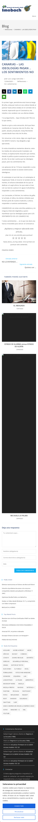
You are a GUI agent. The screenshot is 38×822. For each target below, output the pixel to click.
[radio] (13, 238)
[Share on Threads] (20, 91)
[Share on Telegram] (30, 91)
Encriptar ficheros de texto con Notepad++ (15, 636)
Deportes (30, 658)
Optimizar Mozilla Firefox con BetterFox (14, 597)
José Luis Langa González (13, 79)
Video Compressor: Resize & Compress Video (18, 706)
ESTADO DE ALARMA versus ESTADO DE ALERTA (19, 345)
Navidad (20, 687)
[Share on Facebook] (9, 91)
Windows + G (15, 710)
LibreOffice (29, 680)
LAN (25, 676)
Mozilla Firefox (8, 687)
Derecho (6, 661)
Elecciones (7, 669)
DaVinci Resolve (17, 658)
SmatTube (6, 702)
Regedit (25, 695)
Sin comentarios (10, 84)
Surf (15, 702)
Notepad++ (31, 687)
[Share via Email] (4, 97)
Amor (29, 650)
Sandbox (13, 698)
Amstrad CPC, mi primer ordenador (13, 631)
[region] (19, 801)
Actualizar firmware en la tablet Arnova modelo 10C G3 (18, 754)
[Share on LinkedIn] (14, 91)
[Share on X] (4, 91)
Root (5, 698)
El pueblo (17, 669)
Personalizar (19, 812)
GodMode (6, 676)
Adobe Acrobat (18, 650)
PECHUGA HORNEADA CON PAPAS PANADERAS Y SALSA (17, 626)
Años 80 (6, 654)
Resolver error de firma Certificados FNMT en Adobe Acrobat (18, 619)
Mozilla (21, 684)
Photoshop (26, 691)
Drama (5, 665)
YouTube (6, 713)
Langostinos (7, 680)
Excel (27, 669)
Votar (5, 710)
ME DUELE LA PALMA (19, 515)
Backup (14, 654)
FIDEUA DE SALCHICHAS (9, 640)
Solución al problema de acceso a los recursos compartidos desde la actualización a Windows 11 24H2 (17, 590)
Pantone (6, 691)
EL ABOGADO (19, 305)
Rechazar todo (19, 817)
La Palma (19, 680)
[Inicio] (2, 29)
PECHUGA (16, 691)
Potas (5, 695)
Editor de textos (17, 665)
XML (24, 710)
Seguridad (23, 698)
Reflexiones (21, 81)
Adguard (6, 650)
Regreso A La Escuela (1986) (20, 741)
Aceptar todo (19, 806)
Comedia (24, 654)
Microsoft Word (9, 684)
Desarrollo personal (20, 661)
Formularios (7, 672)
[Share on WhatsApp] (25, 91)
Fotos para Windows (23, 672)
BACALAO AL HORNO (8, 607)
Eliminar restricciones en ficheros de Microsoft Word (18, 584)
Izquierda (17, 676)
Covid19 (11, 250)
